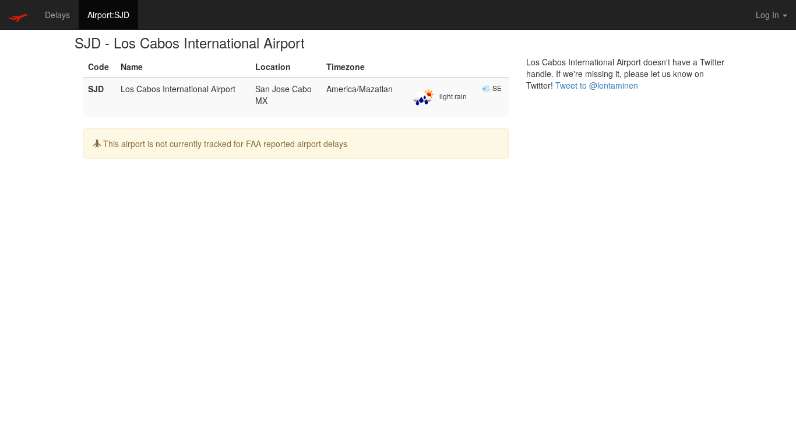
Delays (57, 14)
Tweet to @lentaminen (596, 85)
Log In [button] (768, 14)
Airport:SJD (108, 14)
